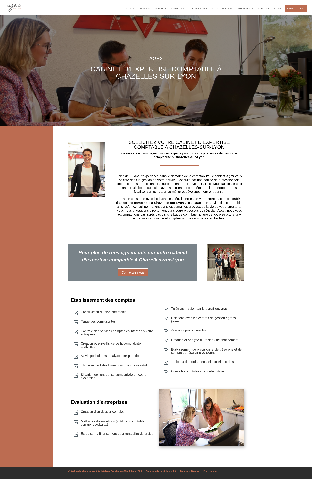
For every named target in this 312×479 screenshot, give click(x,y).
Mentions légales (189, 471)
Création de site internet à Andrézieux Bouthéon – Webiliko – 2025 (105, 471)
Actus (277, 8)
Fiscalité (228, 8)
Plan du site (210, 471)
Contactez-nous (133, 272)
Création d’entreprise (153, 8)
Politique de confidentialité (161, 471)
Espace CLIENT (296, 8)
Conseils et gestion (205, 8)
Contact (263, 8)
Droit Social (246, 8)
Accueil (129, 8)
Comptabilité (179, 8)
